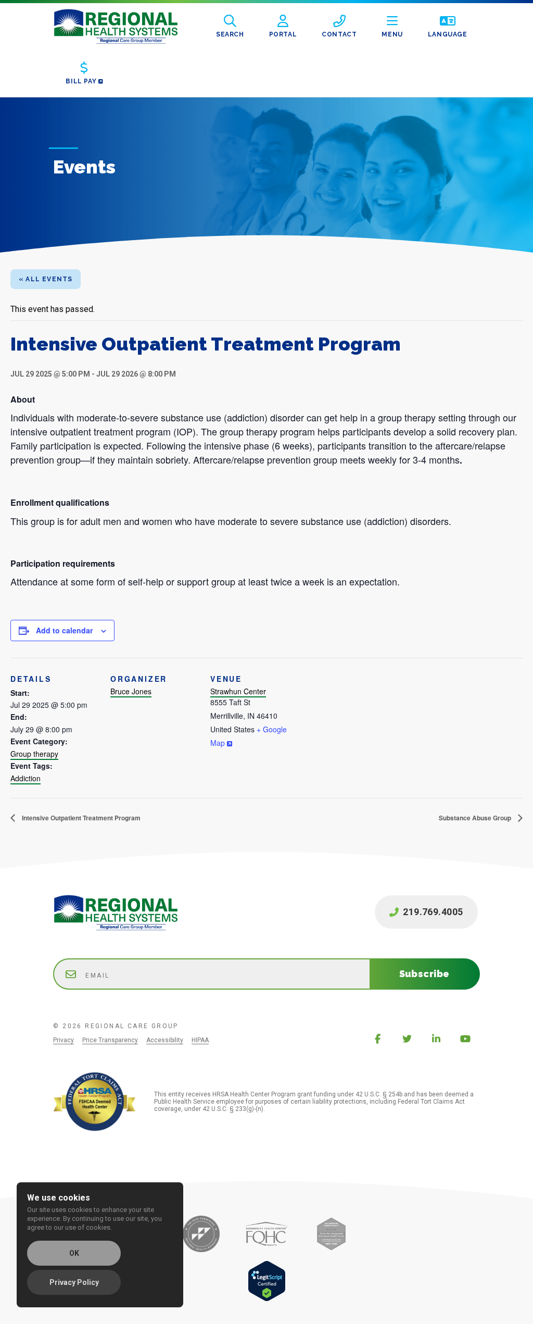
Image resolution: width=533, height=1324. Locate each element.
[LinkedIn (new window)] (436, 1038)
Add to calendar (64, 630)
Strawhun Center (238, 691)
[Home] (124, 26)
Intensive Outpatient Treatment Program (80, 817)
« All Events (45, 279)
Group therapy (34, 753)
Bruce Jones (130, 691)
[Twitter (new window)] (407, 1038)
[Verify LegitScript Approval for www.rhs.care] (267, 1299)
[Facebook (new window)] (377, 1038)
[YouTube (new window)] (465, 1038)
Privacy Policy (74, 1282)
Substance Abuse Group (476, 817)
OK (74, 1253)
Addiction (25, 778)
